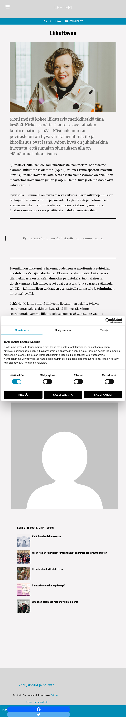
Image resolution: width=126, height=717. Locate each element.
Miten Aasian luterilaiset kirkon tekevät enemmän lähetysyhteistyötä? (69, 553)
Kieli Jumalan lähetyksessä (46, 536)
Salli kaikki (103, 394)
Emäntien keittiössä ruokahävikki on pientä (55, 602)
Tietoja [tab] (104, 330)
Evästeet (55, 695)
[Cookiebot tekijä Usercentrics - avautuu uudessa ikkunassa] (108, 320)
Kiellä (23, 394)
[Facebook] (38, 709)
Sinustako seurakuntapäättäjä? (48, 585)
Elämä (47, 21)
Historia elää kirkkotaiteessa (47, 569)
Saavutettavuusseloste (36, 702)
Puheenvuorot (74, 21)
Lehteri (63, 7)
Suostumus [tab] (22, 330)
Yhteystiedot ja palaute (36, 685)
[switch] (47, 381)
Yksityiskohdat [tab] (63, 330)
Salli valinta (63, 394)
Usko (58, 21)
